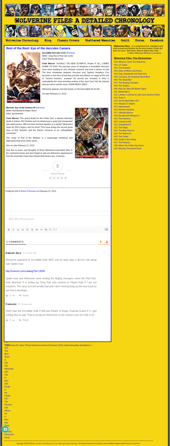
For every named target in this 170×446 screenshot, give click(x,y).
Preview (70, 53)
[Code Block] (41, 230)
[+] (55, 229)
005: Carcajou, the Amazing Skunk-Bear (132, 77)
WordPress (99, 443)
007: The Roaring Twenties (126, 83)
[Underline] (18, 230)
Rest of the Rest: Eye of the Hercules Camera (38, 48)
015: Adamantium (122, 107)
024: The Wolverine (123, 133)
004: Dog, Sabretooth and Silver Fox (130, 74)
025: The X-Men (121, 136)
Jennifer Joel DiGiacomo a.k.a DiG (48, 443)
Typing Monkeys (72, 443)
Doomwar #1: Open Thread (19, 345)
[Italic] (13, 230)
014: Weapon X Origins (124, 104)
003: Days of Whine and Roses (128, 71)
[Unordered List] (32, 230)
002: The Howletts (122, 68)
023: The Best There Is (7, 354)
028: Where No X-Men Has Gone (129, 145)
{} (50, 229)
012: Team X (119, 98)
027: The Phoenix (122, 142)
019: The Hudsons (122, 118)
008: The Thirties (121, 86)
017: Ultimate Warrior (123, 113)
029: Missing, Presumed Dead (127, 148)
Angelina (136, 443)
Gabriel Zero (13, 253)
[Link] (46, 230)
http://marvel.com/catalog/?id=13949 (25, 271)
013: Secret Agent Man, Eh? (126, 101)
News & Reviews (28, 191)
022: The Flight (121, 127)
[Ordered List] (27, 230)
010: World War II (121, 92)
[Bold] (8, 230)
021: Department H (122, 124)
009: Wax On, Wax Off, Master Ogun (130, 89)
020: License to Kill (122, 121)
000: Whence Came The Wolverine (130, 62)
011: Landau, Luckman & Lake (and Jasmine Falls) (137, 95)
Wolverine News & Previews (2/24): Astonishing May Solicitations (61, 345)
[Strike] (22, 230)
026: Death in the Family (125, 139)
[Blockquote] (36, 230)
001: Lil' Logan (120, 65)
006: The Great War (123, 80)
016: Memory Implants (124, 110)
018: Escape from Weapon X (127, 115)
